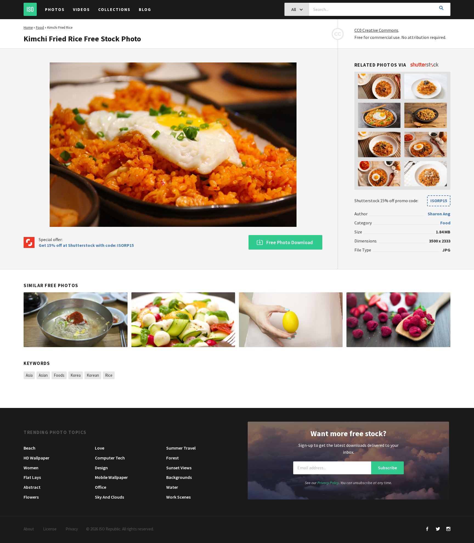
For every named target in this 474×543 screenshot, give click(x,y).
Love (99, 448)
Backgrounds (179, 477)
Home (28, 27)
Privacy (72, 528)
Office (100, 487)
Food (40, 27)
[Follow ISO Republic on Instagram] (448, 529)
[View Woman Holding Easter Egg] (291, 319)
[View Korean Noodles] (75, 319)
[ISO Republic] (30, 9)
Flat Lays (32, 477)
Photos (55, 9)
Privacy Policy (328, 482)
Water (172, 487)
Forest (172, 458)
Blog (145, 9)
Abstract (32, 487)
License (50, 528)
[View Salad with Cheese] (183, 319)
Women (31, 467)
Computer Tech (110, 458)
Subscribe (387, 467)
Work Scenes (178, 497)
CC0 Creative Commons (376, 30)
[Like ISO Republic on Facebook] (427, 529)
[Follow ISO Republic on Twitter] (438, 529)
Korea (75, 375)
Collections (114, 9)
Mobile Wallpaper (111, 477)
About (29, 528)
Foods (59, 375)
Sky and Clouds (109, 497)
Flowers (31, 497)
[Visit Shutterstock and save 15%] (424, 65)
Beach (29, 448)
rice (108, 375)
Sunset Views (178, 467)
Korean (93, 375)
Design (101, 467)
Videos (81, 9)
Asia (29, 375)
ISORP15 (438, 200)
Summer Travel (181, 448)
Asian (43, 375)
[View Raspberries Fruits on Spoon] (398, 319)
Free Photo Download (289, 242)
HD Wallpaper (36, 458)
